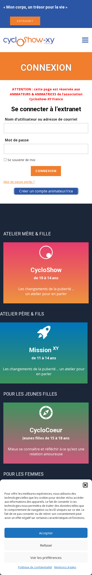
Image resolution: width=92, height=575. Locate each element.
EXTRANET (25, 21)
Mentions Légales (65, 567)
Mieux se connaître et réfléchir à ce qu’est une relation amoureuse (46, 441)
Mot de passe (17, 140)
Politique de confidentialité (35, 567)
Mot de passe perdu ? (19, 182)
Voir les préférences (46, 557)
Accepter (46, 533)
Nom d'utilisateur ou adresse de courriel (41, 119)
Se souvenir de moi (21, 160)
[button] (85, 485)
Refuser (46, 545)
